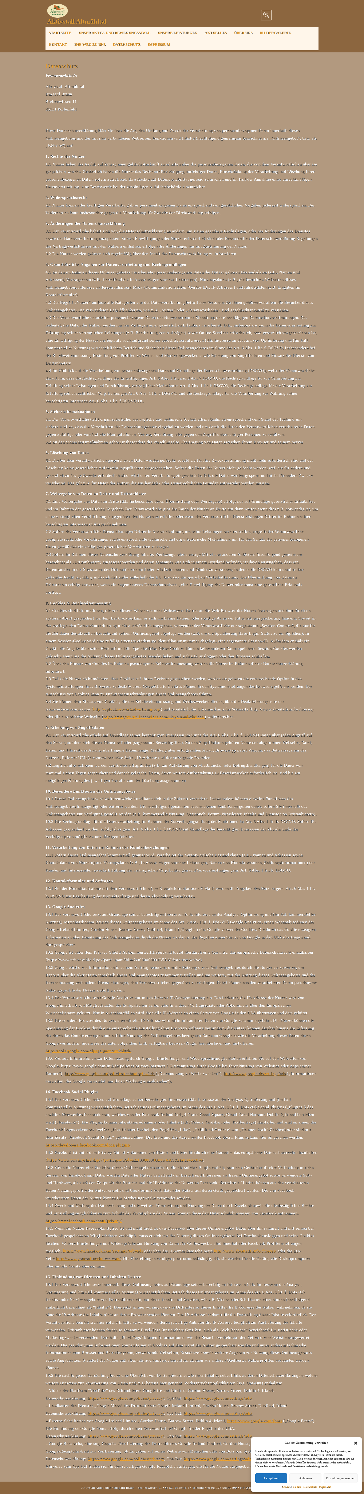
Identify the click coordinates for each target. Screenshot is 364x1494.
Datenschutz (310, 1486)
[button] (355, 1443)
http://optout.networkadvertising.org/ (127, 709)
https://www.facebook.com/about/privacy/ (84, 1220)
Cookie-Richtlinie (291, 1486)
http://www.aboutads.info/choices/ (245, 1251)
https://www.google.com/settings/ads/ (218, 1398)
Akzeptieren (271, 1478)
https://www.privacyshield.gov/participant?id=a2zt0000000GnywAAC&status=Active (125, 1160)
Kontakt (58, 45)
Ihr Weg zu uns (90, 45)
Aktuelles (216, 33)
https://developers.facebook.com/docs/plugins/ (88, 1144)
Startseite (60, 33)
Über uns (243, 33)
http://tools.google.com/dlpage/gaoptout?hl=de (88, 1050)
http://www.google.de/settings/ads (255, 1073)
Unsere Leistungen (177, 33)
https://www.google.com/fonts (254, 1420)
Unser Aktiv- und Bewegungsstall (114, 33)
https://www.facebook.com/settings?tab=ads (103, 1251)
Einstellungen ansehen (340, 1478)
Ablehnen (305, 1478)
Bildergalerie (275, 33)
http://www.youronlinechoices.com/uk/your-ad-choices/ (154, 716)
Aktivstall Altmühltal (77, 21)
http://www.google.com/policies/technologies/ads (110, 1073)
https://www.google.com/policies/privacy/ (126, 1398)
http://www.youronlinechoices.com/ (88, 1258)
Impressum (325, 1486)
